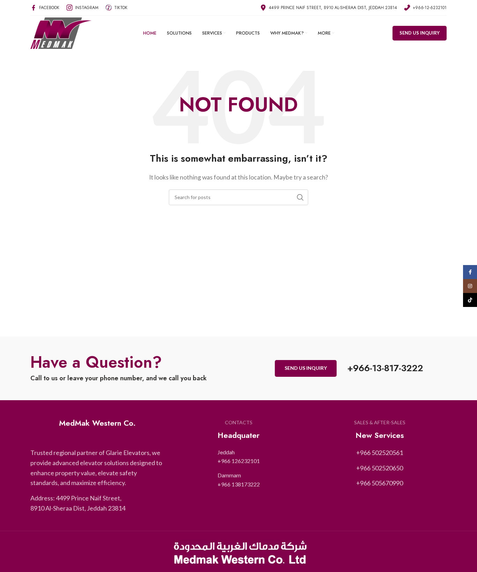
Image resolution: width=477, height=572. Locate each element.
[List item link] (239, 456)
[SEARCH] (300, 197)
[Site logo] (61, 32)
